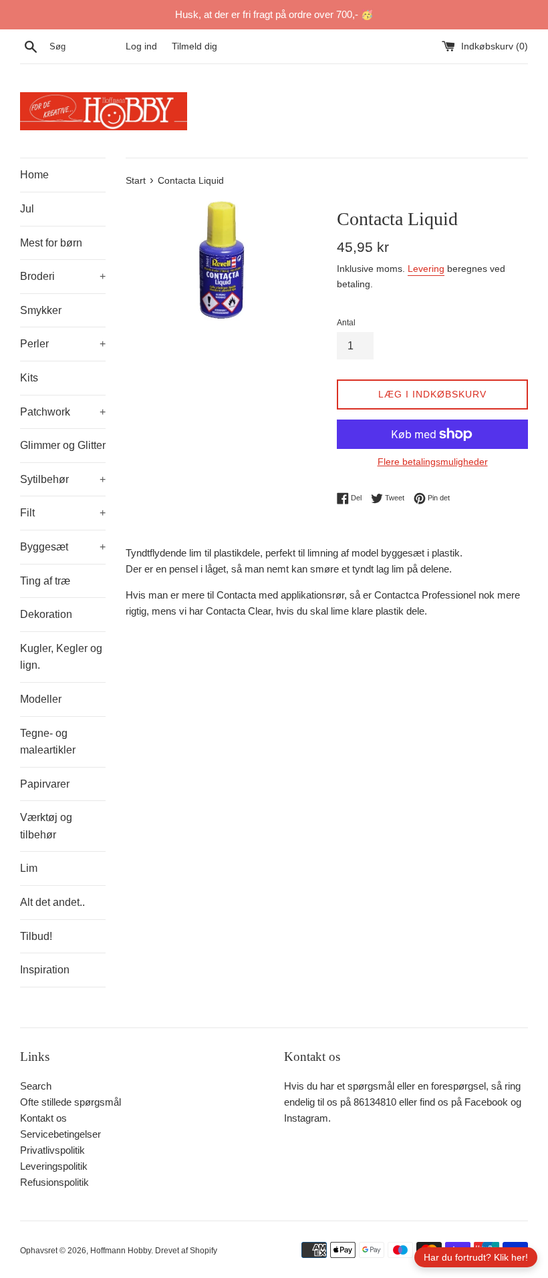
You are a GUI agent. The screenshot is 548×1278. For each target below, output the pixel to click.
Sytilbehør (63, 479)
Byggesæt (63, 546)
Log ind (141, 46)
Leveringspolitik (54, 1166)
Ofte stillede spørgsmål (70, 1102)
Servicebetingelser (60, 1134)
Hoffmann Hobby (120, 1250)
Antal (346, 322)
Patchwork (63, 412)
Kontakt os (43, 1118)
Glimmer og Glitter (63, 445)
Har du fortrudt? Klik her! (476, 1257)
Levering (426, 268)
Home (34, 174)
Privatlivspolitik (52, 1150)
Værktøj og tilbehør (46, 826)
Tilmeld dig (194, 46)
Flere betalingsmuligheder (433, 461)
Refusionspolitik (54, 1182)
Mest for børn (51, 243)
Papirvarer (45, 784)
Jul (27, 208)
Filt (63, 512)
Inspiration (45, 969)
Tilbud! (36, 936)
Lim (28, 868)
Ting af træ (45, 581)
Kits (29, 377)
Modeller (40, 699)
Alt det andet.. (52, 902)
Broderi (63, 276)
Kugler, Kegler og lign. (61, 657)
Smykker (40, 310)
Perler (63, 343)
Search (35, 1086)
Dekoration (46, 614)
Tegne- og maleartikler (48, 742)
